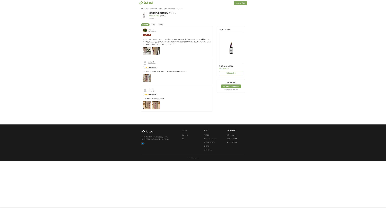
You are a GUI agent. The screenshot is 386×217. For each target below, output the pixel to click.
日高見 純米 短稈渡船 (169, 8)
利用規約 (206, 135)
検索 (183, 139)
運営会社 (206, 146)
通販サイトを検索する (232, 86)
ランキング (185, 135)
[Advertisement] (232, 105)
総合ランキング (231, 135)
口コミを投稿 (240, 3)
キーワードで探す (232, 142)
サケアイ (143, 8)
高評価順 (160, 25)
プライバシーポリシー (210, 139)
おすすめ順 (145, 25)
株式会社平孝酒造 (152, 8)
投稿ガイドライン (209, 142)
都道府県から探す (232, 139)
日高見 (160, 8)
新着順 (153, 25)
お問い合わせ (208, 150)
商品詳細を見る (231, 73)
